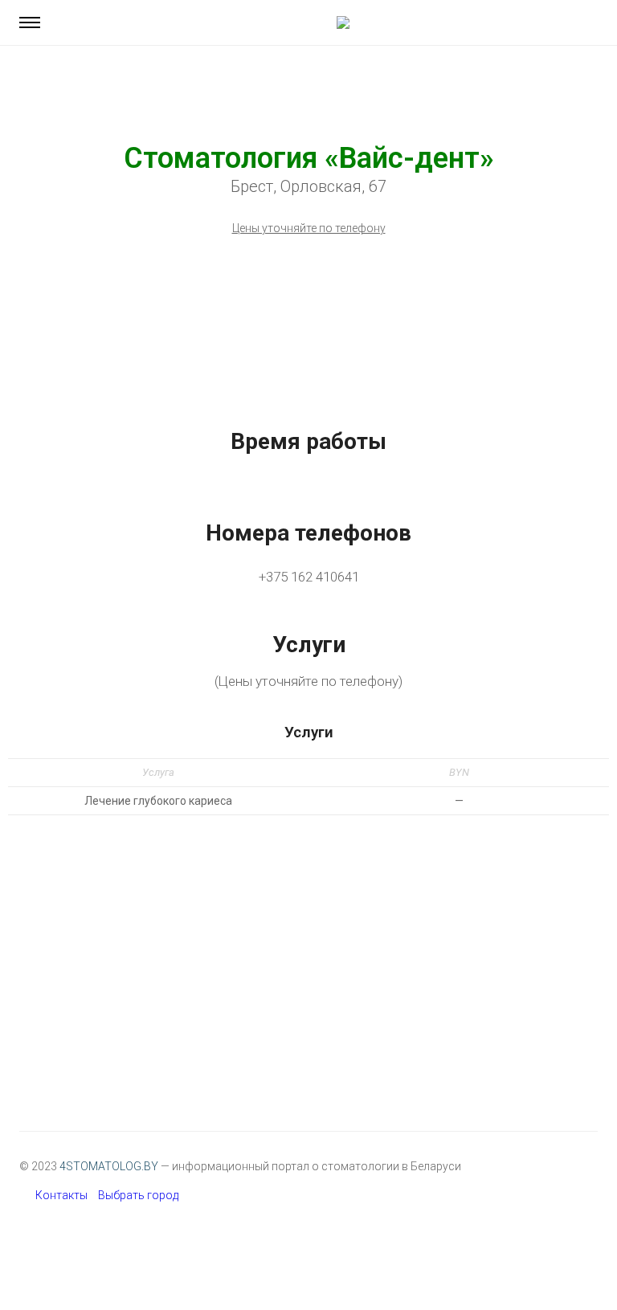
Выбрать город (138, 1195)
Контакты (61, 1195)
